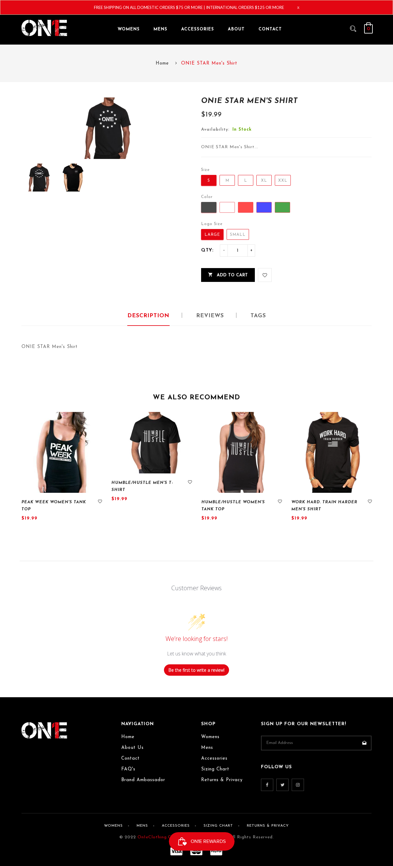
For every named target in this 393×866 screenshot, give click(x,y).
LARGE (212, 235)
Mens (207, 747)
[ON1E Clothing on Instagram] (298, 785)
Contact (130, 758)
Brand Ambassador (143, 780)
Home (162, 63)
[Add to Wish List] (265, 275)
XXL (282, 181)
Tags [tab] (258, 316)
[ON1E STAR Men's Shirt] (38, 178)
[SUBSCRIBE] (364, 743)
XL (264, 181)
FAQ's (128, 769)
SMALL (238, 235)
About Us (132, 747)
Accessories (214, 758)
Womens (210, 737)
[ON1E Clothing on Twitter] (282, 785)
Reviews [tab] (210, 316)
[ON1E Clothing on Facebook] (267, 785)
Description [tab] (148, 316)
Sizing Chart (215, 769)
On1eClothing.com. (158, 837)
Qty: (207, 250)
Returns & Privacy (222, 780)
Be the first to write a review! (196, 670)
